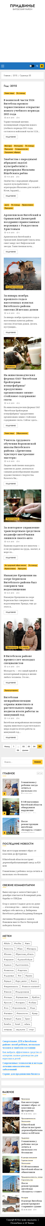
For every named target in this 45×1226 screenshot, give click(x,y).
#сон (6, 1008)
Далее (25, 750)
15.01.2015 (10, 542)
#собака (32, 1002)
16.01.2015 (10, 233)
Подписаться (42, 66)
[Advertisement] (22, 36)
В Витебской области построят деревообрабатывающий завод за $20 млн (21, 862)
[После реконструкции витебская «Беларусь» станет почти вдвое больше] (10, 806)
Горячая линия (27, 1160)
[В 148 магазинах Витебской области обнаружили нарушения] (10, 787)
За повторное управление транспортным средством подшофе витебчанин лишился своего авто (22, 533)
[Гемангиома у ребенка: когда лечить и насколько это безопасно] (11, 1144)
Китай (17, 1024)
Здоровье (25, 1138)
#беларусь (31, 948)
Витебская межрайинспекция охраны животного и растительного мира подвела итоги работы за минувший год (21, 706)
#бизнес (8, 954)
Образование (22, 433)
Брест (27, 1018)
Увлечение (25, 1099)
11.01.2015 (10, 719)
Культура (8, 146)
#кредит (7, 981)
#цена (18, 1018)
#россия (8, 1002)
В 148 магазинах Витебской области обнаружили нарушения (31, 786)
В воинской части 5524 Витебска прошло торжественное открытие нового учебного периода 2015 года (22, 107)
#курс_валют (21, 981)
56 (18, 750)
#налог (34, 981)
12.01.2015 (10, 667)
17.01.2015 (10, 177)
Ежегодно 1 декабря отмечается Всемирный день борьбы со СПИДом (21, 895)
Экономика (25, 1121)
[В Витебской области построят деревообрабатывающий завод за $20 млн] (11, 1125)
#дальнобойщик (25, 959)
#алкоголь (8, 948)
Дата (7, 205)
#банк (20, 948)
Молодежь (18, 146)
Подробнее (11, 137)
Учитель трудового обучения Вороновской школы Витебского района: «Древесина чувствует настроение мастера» (20, 448)
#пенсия (7, 991)
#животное (9, 970)
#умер (35, 1013)
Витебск (7, 1024)
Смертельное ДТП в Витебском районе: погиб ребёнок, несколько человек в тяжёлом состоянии (21, 1044)
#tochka (17, 943)
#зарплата (22, 970)
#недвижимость (11, 986)
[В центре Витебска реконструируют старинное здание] (11, 1203)
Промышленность (28, 1118)
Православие (27, 205)
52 (23, 746)
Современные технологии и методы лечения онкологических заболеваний (22, 1066)
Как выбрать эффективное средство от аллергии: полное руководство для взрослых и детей (22, 1055)
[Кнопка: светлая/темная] (31, 66)
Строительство (27, 1180)
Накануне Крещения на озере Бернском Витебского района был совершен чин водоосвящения (20, 582)
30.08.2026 (28, 1114)
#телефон (8, 1013)
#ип (19, 975)
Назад (7, 746)
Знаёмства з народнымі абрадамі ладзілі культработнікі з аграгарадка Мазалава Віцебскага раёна (20, 166)
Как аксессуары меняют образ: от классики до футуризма (30, 825)
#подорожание (22, 991)
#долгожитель (21, 965)
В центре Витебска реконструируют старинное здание (31, 1203)
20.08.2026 (28, 1210)
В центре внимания (14, 287)
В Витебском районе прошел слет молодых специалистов (19, 659)
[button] (2, 66)
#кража (28, 975)
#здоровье (9, 975)
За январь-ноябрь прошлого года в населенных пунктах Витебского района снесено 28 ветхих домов (21, 302)
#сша (32, 1008)
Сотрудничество (21, 149)
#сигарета (20, 1002)
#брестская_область (25, 954)
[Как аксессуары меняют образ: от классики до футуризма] (10, 826)
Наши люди (9, 93)
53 (29, 746)
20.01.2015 (10, 118)
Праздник (9, 149)
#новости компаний (30, 986)
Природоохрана (11, 690)
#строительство (19, 1008)
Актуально (11, 366)
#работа (35, 997)
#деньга (7, 965)
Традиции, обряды (12, 152)
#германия (9, 959)
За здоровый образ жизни (15, 565)
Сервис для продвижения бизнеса (21, 1074)
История (24, 1198)
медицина (20, 1029)
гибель (27, 1024)
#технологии (22, 1013)
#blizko (7, 943)
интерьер (8, 1029)
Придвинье (22, 6)
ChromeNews (16, 1223)
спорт (31, 1029)
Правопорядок (12, 519)
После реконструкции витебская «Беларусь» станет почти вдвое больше (31, 808)
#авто (27, 943)
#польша (8, 997)
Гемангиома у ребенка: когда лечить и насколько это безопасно (29, 1147)
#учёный (8, 1018)
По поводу (21, 93)
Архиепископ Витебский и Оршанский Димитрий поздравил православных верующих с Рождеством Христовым (22, 222)
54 (34, 746)
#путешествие (22, 997)
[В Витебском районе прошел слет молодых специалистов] (22, 634)
